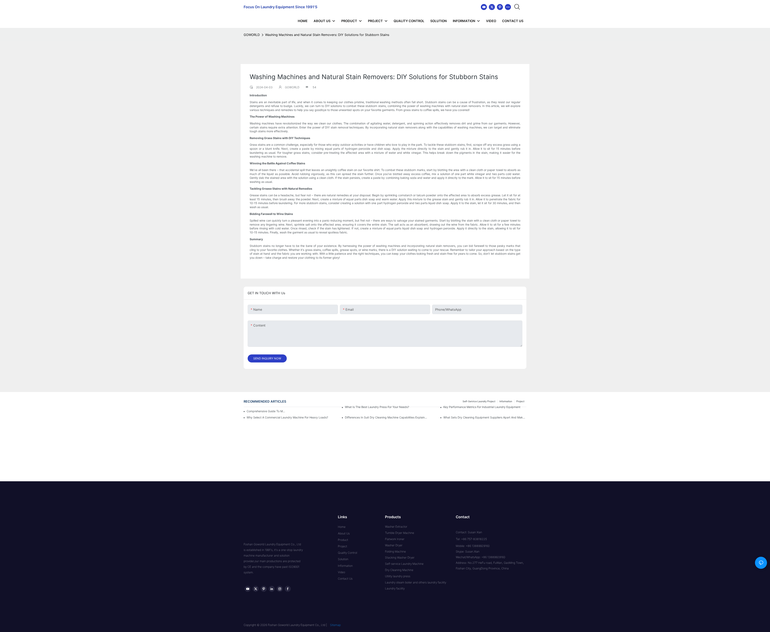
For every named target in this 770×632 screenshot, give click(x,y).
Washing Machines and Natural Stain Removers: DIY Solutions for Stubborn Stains (327, 35)
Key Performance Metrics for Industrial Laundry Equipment (481, 407)
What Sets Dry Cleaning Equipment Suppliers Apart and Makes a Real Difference (484, 417)
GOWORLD (252, 35)
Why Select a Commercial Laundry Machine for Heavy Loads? (287, 417)
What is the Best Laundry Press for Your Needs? (377, 407)
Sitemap (335, 625)
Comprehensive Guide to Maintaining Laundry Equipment (267, 411)
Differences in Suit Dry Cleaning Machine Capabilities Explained (386, 417)
